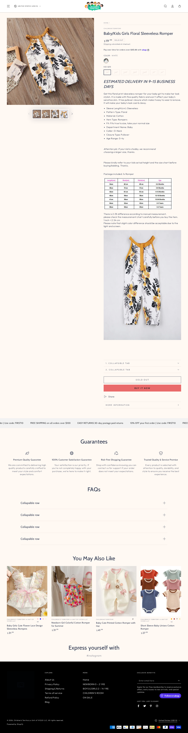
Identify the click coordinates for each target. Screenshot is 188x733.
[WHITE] (106, 60)
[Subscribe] (179, 680)
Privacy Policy (52, 684)
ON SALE (87, 697)
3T (154, 72)
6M (116, 72)
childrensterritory (112, 28)
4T (162, 72)
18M (135, 72)
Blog (47, 702)
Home (106, 23)
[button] (165, 6)
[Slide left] (29, 114)
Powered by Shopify (15, 724)
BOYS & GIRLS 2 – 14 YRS (96, 688)
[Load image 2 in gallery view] (46, 114)
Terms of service (53, 693)
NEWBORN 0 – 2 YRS (94, 684)
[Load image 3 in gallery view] (55, 114)
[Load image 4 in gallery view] (64, 114)
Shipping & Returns (54, 688)
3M (107, 72)
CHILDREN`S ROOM (93, 693)
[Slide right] (72, 114)
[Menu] (8, 6)
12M (125, 72)
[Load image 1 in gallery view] (37, 114)
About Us (49, 679)
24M (145, 72)
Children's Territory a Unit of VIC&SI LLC (30, 720)
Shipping (107, 44)
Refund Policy (52, 697)
